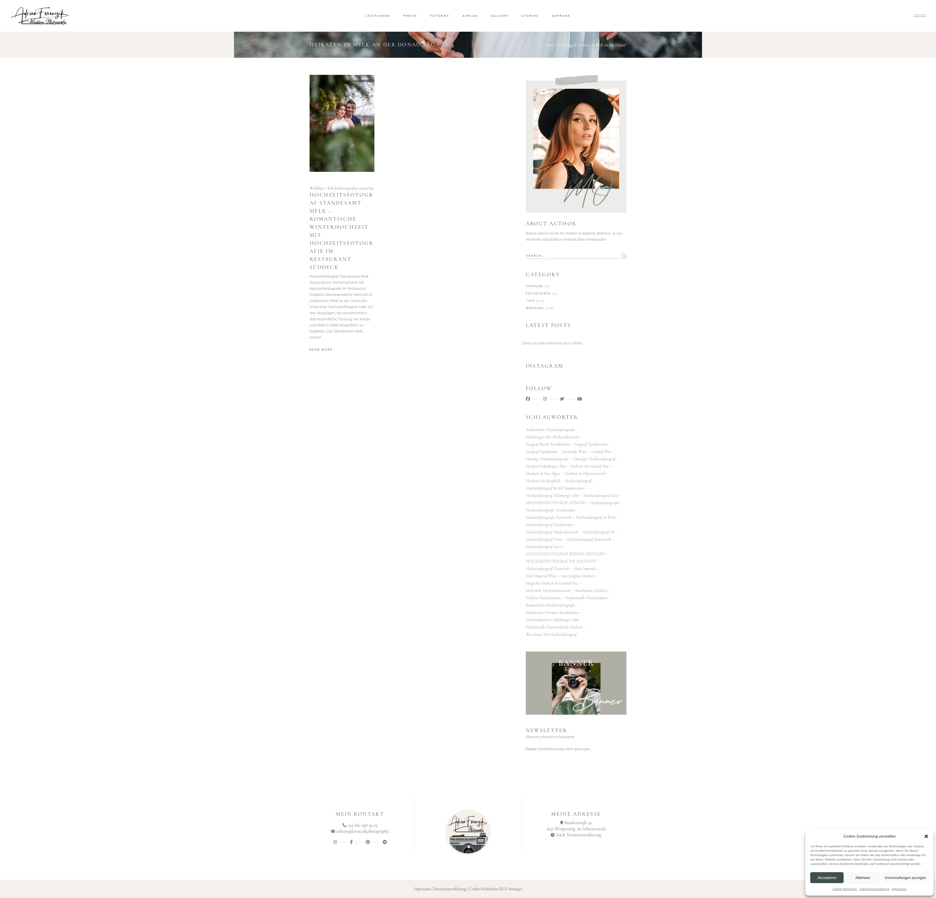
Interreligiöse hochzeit (578, 575)
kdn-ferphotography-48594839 (351, 187)
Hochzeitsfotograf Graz (601, 495)
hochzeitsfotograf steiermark (589, 539)
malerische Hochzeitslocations (548, 590)
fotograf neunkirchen (591, 444)
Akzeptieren (827, 878)
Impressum (899, 889)
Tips (530, 301)
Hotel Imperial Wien (541, 575)
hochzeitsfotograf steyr (543, 546)
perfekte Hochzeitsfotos (543, 597)
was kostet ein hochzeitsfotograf (551, 634)
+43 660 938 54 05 (363, 825)
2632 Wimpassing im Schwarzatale (576, 829)
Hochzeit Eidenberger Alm (546, 466)
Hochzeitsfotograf (578, 480)
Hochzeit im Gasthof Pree (589, 466)
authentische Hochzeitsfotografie (550, 429)
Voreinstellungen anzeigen (905, 878)
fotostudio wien (574, 451)
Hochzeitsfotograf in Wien (595, 517)
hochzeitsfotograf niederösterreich (552, 532)
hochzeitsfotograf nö (599, 532)
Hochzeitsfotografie (604, 502)
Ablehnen (862, 878)
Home (549, 45)
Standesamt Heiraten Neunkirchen (552, 612)
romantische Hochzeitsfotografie (550, 605)
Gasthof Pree (601, 451)
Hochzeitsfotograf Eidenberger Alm (552, 495)
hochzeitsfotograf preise (544, 539)
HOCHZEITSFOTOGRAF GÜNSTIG (556, 502)
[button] (926, 836)
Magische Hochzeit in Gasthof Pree (552, 583)
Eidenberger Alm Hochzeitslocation (552, 436)
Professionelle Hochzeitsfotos (586, 597)
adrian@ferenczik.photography (362, 831)
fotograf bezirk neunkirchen (548, 444)
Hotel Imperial (584, 568)
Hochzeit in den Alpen (543, 473)
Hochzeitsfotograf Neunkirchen (549, 524)
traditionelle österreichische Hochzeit (554, 627)
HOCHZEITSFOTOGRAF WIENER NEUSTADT (565, 553)
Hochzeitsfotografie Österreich (548, 517)
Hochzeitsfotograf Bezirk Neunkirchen (554, 488)
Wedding (316, 187)
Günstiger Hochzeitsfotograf (594, 458)
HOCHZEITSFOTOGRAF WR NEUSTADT (561, 561)
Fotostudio (538, 293)
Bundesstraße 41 (578, 823)
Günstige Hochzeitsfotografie (547, 458)
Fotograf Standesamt (541, 451)
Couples (535, 286)
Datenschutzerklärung (874, 889)
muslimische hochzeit (591, 590)
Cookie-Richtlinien (845, 889)
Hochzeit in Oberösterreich (585, 473)
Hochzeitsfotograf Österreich (547, 568)
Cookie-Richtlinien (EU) (487, 888)
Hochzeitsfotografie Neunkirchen (550, 510)
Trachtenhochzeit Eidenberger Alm (552, 619)
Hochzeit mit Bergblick (543, 480)
